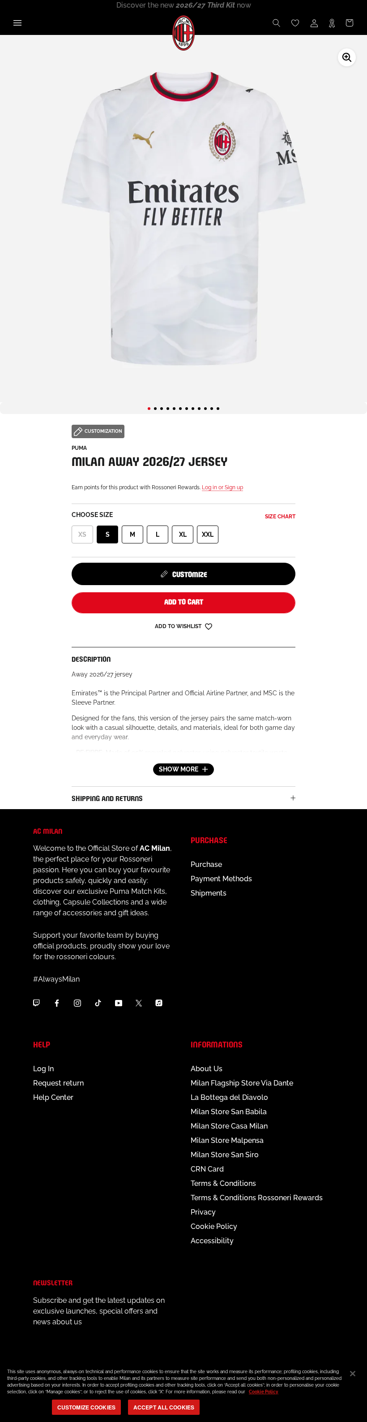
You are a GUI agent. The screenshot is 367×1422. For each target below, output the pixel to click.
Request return (58, 1083)
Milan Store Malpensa (227, 1140)
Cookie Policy (214, 1226)
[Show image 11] (211, 408)
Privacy (203, 1212)
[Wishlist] (295, 23)
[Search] (277, 22)
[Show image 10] (205, 408)
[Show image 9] (199, 408)
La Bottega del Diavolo (229, 1097)
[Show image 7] (186, 408)
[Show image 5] (174, 408)
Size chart (280, 516)
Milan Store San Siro (225, 1155)
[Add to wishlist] (208, 626)
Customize (189, 573)
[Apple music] (158, 1003)
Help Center (53, 1097)
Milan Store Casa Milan (229, 1126)
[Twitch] (36, 1003)
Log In (43, 1068)
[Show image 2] (155, 408)
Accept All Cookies (163, 1407)
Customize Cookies (86, 1407)
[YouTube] (118, 1003)
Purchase (206, 864)
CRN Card (207, 1169)
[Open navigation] (17, 23)
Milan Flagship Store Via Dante (242, 1083)
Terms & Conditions (223, 1183)
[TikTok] (98, 1003)
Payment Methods (221, 879)
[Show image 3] (161, 408)
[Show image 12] (218, 408)
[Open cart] (350, 23)
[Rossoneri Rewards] (332, 23)
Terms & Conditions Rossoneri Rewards (257, 1198)
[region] (183, 1390)
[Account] (314, 22)
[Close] (353, 1373)
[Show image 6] (180, 408)
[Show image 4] (167, 408)
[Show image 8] (193, 408)
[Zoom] (347, 57)
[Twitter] (139, 1003)
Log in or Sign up (222, 487)
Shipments (208, 893)
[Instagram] (77, 1003)
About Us (206, 1068)
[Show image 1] (149, 408)
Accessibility (212, 1241)
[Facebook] (56, 1003)
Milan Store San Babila (229, 1111)
